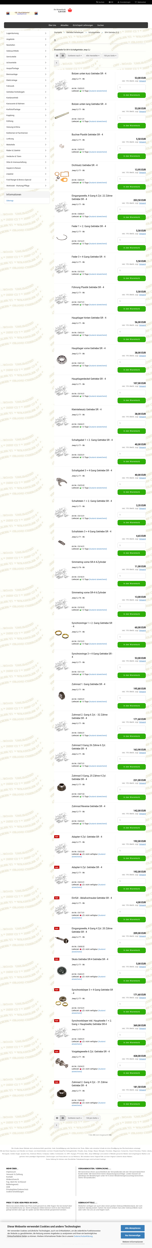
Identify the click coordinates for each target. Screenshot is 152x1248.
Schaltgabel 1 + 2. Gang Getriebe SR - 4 (92, 440)
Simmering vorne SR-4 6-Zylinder (89, 592)
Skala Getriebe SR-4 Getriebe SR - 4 (90, 959)
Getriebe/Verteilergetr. (15, 92)
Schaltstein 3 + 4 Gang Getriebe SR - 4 (91, 531)
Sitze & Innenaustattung (16, 162)
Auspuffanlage (12, 68)
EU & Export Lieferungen (83, 25)
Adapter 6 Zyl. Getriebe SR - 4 (87, 867)
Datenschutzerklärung (83, 1236)
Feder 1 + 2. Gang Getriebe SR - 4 (89, 226)
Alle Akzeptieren (133, 1228)
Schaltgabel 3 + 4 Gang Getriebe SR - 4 (92, 470)
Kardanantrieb (12, 98)
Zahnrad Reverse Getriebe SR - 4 (88, 806)
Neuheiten (10, 45)
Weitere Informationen (132, 1242)
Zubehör (9, 174)
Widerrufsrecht (12, 1179)
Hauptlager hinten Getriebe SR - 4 (89, 317)
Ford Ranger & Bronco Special (18, 180)
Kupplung (10, 115)
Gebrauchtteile (12, 51)
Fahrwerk (10, 86)
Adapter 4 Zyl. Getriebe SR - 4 (87, 836)
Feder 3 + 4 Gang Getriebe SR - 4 (88, 256)
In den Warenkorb (132, 95)
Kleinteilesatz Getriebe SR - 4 (87, 409)
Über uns (52, 25)
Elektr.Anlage (11, 80)
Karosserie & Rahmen (15, 103)
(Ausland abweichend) (98, 91)
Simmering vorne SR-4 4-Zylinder (89, 562)
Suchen (101, 2)
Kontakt (9, 1177)
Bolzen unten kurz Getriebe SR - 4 (89, 73)
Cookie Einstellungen (15, 1192)
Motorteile (10, 145)
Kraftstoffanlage (13, 109)
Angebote (10, 39)
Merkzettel (141, 2)
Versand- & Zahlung (14, 1174)
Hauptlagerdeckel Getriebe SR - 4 (89, 378)
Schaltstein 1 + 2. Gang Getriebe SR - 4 (92, 501)
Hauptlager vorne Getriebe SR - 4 (89, 348)
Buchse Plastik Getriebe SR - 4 (87, 134)
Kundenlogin (124, 2)
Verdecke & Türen (13, 156)
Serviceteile (11, 57)
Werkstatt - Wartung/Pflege (17, 186)
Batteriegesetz (12, 1184)
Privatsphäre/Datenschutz (17, 1189)
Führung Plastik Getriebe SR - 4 (88, 287)
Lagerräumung (12, 33)
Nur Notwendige (132, 1235)
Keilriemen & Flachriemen (17, 133)
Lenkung (10, 139)
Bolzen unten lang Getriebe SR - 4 (89, 104)
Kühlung (9, 121)
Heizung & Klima (13, 127)
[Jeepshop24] (22, 13)
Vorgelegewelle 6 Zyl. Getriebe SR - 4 (91, 1051)
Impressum (11, 1172)
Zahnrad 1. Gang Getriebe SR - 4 (88, 684)
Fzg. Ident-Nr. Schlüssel (16, 1182)
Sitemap (9, 201)
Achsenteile (11, 62)
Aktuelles (64, 25)
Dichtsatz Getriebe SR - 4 (85, 165)
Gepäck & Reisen (13, 168)
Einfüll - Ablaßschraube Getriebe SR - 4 (92, 898)
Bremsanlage (12, 74)
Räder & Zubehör (13, 150)
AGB (8, 1187)
